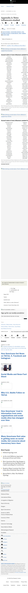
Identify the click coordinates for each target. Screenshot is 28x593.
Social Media (17, 326)
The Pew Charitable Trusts (20, 572)
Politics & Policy (5, 494)
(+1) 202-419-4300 (5, 489)
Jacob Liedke (6, 35)
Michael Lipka (20, 32)
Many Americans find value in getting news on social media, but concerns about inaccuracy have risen (13, 439)
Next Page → (12, 291)
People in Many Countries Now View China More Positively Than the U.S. (14, 469)
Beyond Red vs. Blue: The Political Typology (13, 474)
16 (16, 290)
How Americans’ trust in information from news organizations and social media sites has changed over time (12, 415)
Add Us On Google (11, 28)
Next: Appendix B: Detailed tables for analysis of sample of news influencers (13, 283)
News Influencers (16, 324)
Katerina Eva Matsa (6, 33)
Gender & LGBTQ (5, 512)
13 (12, 290)
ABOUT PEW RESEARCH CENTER (8, 563)
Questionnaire (7, 299)
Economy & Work (5, 517)
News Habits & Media (6, 527)
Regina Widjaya (14, 33)
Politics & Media (4, 326)
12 (11, 290)
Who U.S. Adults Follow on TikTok (13, 393)
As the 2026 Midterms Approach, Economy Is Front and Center (13, 457)
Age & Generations (5, 509)
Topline (5, 297)
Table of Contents (6, 39)
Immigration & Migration (7, 500)
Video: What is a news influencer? (11, 302)
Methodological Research (7, 530)
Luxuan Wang (13, 32)
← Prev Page (12, 288)
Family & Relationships (7, 514)
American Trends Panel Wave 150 (11, 305)
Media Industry (9, 324)
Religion (3, 506)
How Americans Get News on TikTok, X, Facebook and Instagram (13, 355)
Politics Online (11, 326)
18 (18, 290)
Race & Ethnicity (5, 503)
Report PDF (6, 294)
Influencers (3, 324)
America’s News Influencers (8, 14)
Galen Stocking (6, 32)
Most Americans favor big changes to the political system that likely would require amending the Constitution (14, 463)
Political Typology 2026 (10, 452)
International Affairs (6, 497)
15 (15, 290)
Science (3, 520)
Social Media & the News (6, 328)
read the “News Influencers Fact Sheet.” (16, 45)
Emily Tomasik (22, 33)
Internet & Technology (6, 523)
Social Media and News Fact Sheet (14, 375)
